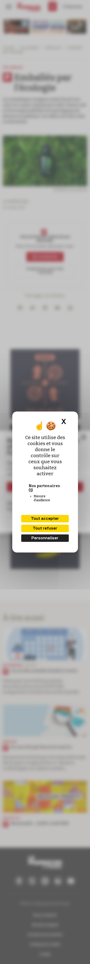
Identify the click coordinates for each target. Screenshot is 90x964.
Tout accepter (45, 518)
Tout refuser (45, 528)
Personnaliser (44, 538)
